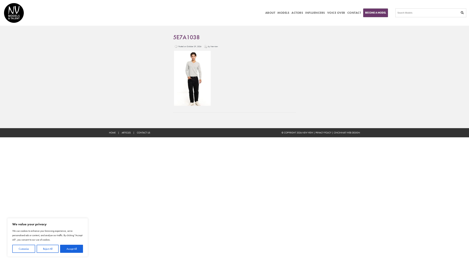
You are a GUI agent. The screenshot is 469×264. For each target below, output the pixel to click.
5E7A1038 (186, 37)
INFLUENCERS (315, 13)
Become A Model (375, 12)
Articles (126, 132)
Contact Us (143, 132)
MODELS (283, 13)
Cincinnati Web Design (347, 132)
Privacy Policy (323, 132)
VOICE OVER (336, 13)
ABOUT (270, 13)
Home (112, 132)
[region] (47, 237)
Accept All (72, 248)
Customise (24, 248)
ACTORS (297, 13)
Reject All (47, 248)
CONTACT (354, 13)
